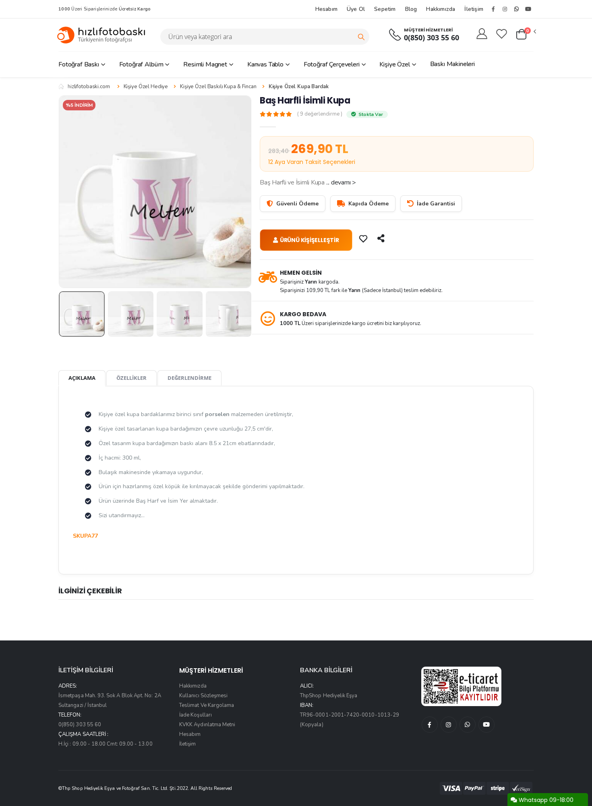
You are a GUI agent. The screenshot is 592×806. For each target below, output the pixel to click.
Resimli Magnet (205, 64)
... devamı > (341, 182)
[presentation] (71, 191)
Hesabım (326, 9)
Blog (411, 9)
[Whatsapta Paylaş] (381, 238)
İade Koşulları (195, 715)
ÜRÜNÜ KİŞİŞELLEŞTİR (309, 240)
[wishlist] (501, 34)
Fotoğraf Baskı (78, 64)
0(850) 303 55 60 (431, 37)
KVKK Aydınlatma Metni (207, 724)
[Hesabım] (481, 34)
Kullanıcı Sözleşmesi (203, 695)
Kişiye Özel (394, 64)
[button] (525, 34)
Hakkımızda (440, 9)
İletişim (473, 9)
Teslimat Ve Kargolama (206, 705)
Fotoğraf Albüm (141, 64)
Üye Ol (356, 9)
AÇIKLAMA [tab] (81, 377)
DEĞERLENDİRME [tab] (189, 377)
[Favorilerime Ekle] (364, 238)
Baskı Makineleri (452, 64)
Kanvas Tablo (265, 64)
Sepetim (384, 9)
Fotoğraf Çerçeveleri (332, 64)
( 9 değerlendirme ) (319, 114)
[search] (361, 37)
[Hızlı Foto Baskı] (104, 35)
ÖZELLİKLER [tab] (131, 377)
